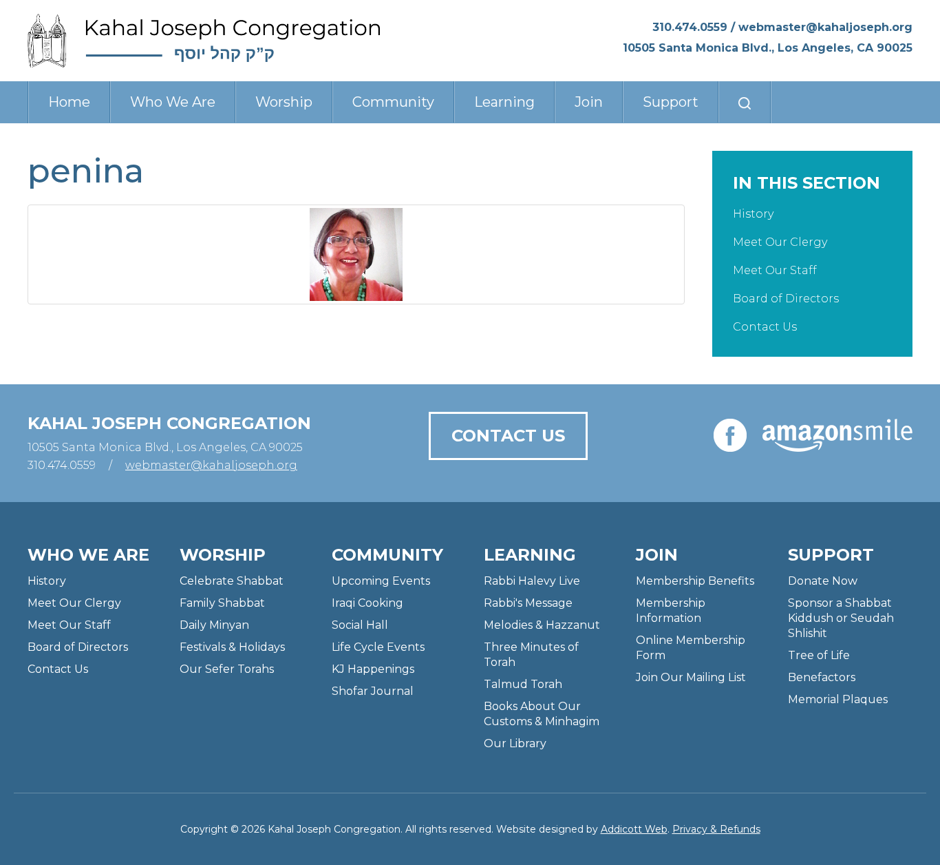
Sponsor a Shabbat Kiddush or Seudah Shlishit (841, 618)
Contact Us (765, 326)
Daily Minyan (214, 625)
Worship (283, 102)
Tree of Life (819, 655)
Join (589, 102)
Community (393, 102)
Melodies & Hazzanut (542, 625)
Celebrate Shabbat (232, 580)
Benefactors (821, 677)
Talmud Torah (523, 684)
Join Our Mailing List (691, 677)
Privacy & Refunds (716, 829)
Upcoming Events (381, 580)
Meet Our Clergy (780, 242)
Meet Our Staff (775, 270)
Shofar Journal (373, 691)
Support (670, 102)
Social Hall (360, 625)
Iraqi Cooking (367, 602)
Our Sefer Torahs (227, 669)
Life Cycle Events (378, 647)
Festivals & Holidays (232, 647)
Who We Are (172, 102)
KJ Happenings (373, 669)
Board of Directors (786, 298)
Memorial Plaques (838, 699)
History (753, 213)
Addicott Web (634, 829)
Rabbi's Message (528, 602)
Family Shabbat (222, 602)
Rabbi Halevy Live (532, 580)
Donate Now (822, 580)
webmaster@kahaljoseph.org (825, 27)
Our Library (515, 743)
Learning (504, 102)
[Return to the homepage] (204, 40)
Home (69, 102)
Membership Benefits (695, 580)
